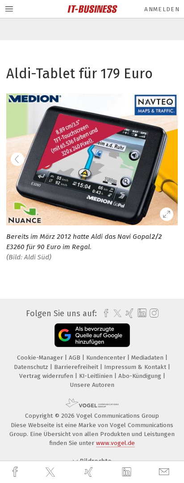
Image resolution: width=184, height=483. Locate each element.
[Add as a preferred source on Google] (92, 335)
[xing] (90, 472)
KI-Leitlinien (96, 376)
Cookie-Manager (41, 357)
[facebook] (16, 472)
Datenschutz (32, 367)
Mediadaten (148, 357)
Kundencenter (106, 357)
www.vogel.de (115, 443)
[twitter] (51, 472)
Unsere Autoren (92, 385)
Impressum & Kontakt (136, 367)
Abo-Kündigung (140, 376)
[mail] (165, 472)
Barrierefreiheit (77, 367)
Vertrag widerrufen (47, 376)
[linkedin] (127, 472)
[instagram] (153, 313)
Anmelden (162, 9)
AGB (75, 357)
